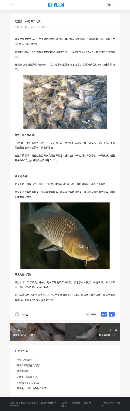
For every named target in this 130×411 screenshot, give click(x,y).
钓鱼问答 (92, 314)
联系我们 (64, 405)
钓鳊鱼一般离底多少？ (28, 376)
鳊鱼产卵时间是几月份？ (29, 365)
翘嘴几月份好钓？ (26, 359)
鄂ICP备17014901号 (111, 404)
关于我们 (64, 402)
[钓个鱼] (59, 5)
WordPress (14, 405)
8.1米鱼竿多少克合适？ (28, 382)
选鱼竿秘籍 (22, 371)
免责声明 (87, 402)
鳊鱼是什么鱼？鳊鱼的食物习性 (32, 388)
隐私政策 (76, 402)
